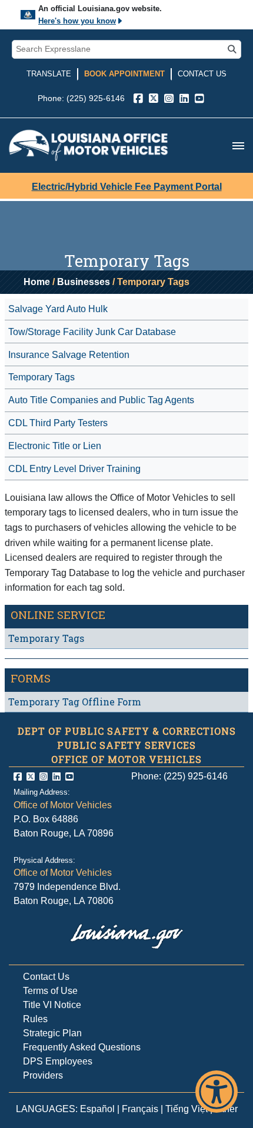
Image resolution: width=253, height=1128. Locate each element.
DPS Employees (57, 1061)
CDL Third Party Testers (58, 423)
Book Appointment (124, 73)
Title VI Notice (52, 1005)
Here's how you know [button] (77, 20)
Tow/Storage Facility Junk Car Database (92, 332)
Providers (43, 1075)
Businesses (83, 282)
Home (37, 282)
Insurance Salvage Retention (68, 355)
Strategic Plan (52, 1033)
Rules (35, 1019)
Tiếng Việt (186, 1109)
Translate (48, 73)
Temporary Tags (41, 377)
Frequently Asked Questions (82, 1047)
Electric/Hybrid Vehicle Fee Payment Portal (127, 187)
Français (140, 1109)
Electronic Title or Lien (54, 446)
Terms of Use (50, 991)
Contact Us (202, 73)
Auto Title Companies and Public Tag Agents (101, 400)
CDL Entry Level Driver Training (74, 469)
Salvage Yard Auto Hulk (58, 309)
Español (97, 1109)
